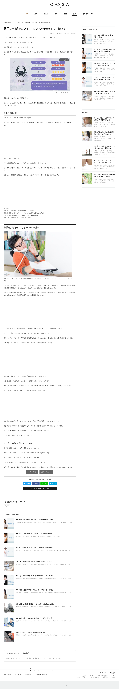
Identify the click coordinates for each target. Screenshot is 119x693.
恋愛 (35, 14)
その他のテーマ (88, 14)
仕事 (74, 14)
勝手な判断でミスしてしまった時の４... (29, 28)
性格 (56, 14)
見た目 (46, 14)
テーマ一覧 (18, 674)
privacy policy (29, 674)
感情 (65, 14)
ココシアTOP (7, 674)
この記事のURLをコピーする (40, 488)
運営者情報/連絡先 (42, 674)
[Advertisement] (40, 141)
